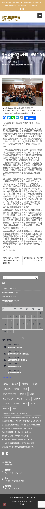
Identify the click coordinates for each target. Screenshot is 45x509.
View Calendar (6, 377)
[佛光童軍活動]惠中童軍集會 (17, 360)
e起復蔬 (5, 384)
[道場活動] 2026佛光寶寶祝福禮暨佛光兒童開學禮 (17, 447)
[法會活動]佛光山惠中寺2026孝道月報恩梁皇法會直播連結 (20, 417)
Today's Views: (7, 288)
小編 (5, 108)
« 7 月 (21, 337)
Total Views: (6, 297)
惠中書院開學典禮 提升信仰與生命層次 (33, 259)
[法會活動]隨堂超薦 (14, 373)
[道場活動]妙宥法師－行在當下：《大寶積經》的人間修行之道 (21, 421)
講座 (14, 409)
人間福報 (34, 384)
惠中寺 (9, 113)
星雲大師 (37, 399)
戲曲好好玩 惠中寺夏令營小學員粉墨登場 (15, 436)
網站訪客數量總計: (8, 301)
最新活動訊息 (29, 108)
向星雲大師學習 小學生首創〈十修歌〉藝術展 (17, 428)
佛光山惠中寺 (11, 17)
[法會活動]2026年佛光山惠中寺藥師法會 (14, 414)
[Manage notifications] (4, 504)
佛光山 (16, 389)
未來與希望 (6, 404)
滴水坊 (25, 404)
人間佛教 (22, 110)
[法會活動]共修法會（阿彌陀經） (19, 354)
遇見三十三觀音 (30, 113)
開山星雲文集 (22, 6)
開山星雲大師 (33, 6)
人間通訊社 (28, 110)
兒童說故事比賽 (8, 399)
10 (10, 320)
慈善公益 (21, 108)
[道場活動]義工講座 (14, 366)
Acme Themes (28, 501)
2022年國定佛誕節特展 (12, 110)
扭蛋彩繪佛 (21, 113)
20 (28, 324)
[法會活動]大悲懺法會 (15, 347)
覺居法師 (6, 409)
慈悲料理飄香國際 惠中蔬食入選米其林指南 (16, 432)
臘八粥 (33, 404)
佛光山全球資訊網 (10, 6)
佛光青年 (23, 394)
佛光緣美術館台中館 (9, 394)
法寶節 (16, 404)
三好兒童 (15, 384)
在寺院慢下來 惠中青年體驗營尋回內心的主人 (17, 439)
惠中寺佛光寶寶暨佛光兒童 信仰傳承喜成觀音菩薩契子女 (23, 2)
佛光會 (25, 389)
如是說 (19, 399)
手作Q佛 (14, 113)
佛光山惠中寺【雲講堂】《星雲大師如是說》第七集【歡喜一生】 (11, 260)
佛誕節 (32, 394)
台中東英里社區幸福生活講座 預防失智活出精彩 (18, 443)
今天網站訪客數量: (8, 292)
